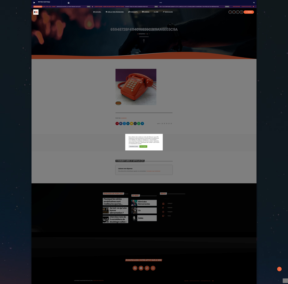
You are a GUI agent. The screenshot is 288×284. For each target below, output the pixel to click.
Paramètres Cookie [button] (134, 146)
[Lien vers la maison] (35, 12)
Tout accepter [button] (143, 146)
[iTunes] (253, 6)
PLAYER (249, 12)
